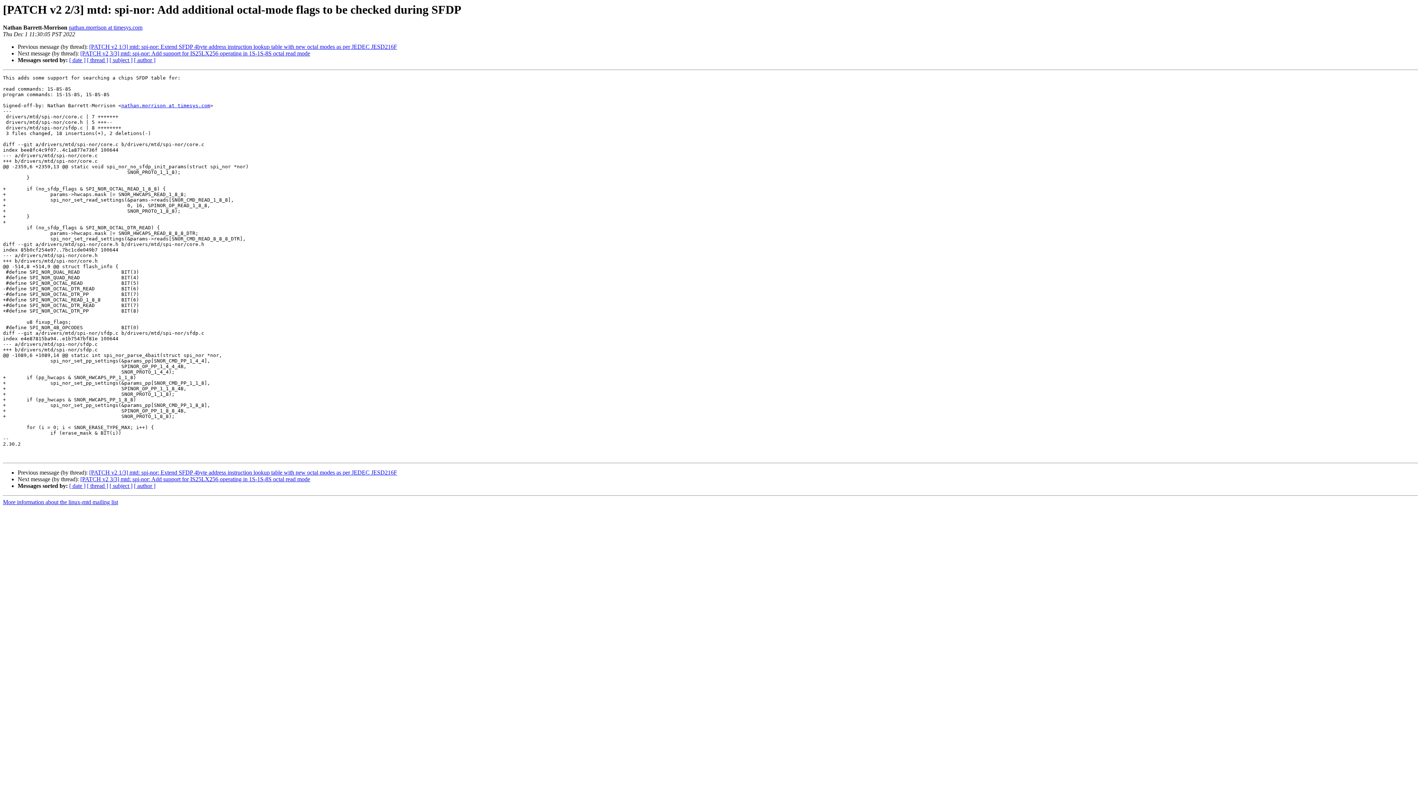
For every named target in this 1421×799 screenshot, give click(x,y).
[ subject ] (121, 60)
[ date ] (77, 60)
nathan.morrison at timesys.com (105, 27)
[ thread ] (97, 60)
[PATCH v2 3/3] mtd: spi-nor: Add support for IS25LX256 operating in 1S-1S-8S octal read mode (195, 53)
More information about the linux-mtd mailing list (60, 502)
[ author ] (144, 60)
